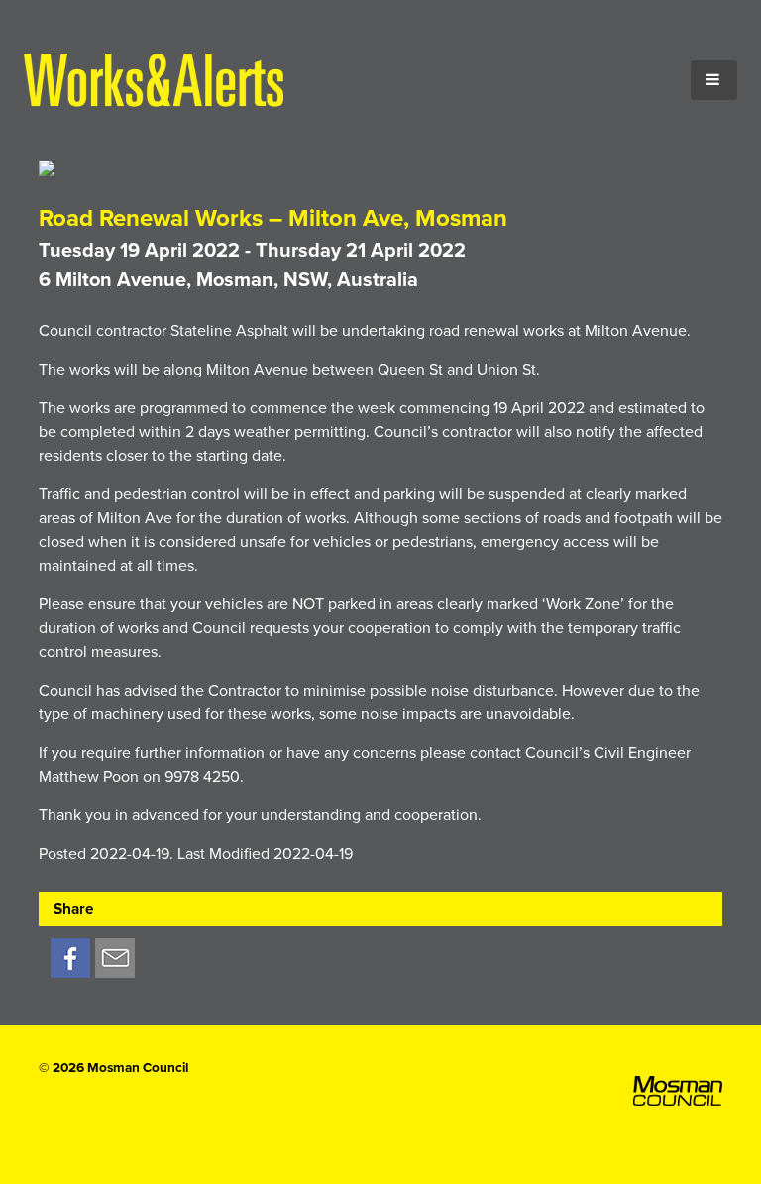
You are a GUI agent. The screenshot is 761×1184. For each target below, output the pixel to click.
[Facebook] (70, 959)
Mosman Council (137, 1068)
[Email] (115, 959)
